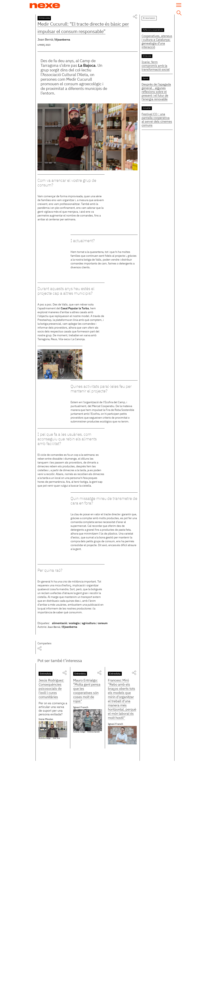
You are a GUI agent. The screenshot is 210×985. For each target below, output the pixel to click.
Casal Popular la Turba (75, 308)
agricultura (89, 623)
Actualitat (147, 108)
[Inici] (45, 5)
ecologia (74, 623)
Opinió (145, 78)
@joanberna (62, 39)
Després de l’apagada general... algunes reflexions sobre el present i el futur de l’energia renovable (156, 92)
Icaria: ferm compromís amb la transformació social (156, 66)
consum (103, 623)
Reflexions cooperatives (153, 30)
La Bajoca (86, 66)
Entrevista (44, 18)
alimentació (59, 623)
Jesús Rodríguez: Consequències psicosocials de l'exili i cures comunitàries (51, 689)
